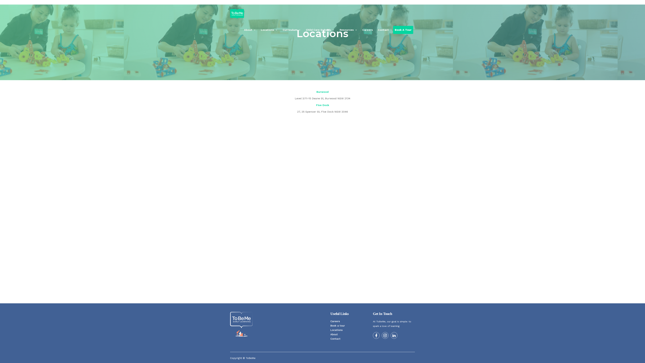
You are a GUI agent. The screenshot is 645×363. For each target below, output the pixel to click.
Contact (383, 29)
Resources (347, 29)
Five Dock (322, 105)
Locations (267, 29)
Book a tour (337, 325)
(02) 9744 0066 (403, 3)
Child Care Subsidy (318, 29)
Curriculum (290, 29)
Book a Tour (403, 29)
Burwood (322, 91)
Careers (367, 29)
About (248, 29)
